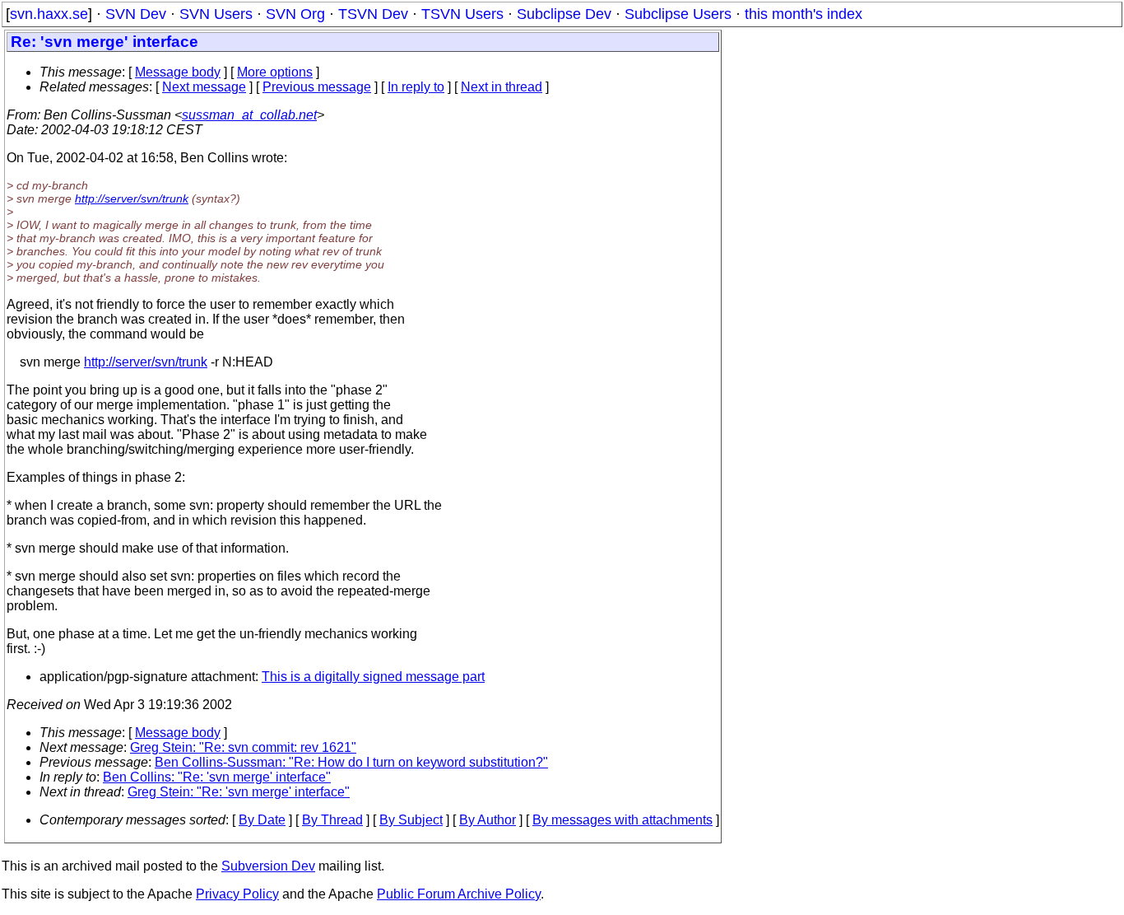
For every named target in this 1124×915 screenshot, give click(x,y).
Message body (178, 72)
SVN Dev (135, 14)
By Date (262, 820)
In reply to (416, 87)
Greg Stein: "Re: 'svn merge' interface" (239, 792)
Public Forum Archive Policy (459, 894)
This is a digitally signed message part (373, 677)
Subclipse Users (678, 14)
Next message (204, 87)
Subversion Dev (268, 866)
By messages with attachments (622, 820)
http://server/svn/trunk (131, 198)
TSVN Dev (373, 14)
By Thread (332, 820)
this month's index (803, 14)
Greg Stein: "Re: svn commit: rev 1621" (243, 747)
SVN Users (216, 14)
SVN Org (295, 14)
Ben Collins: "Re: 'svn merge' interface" (217, 777)
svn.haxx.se (49, 14)
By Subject (411, 820)
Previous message (316, 87)
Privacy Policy (237, 894)
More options (275, 72)
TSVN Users (462, 14)
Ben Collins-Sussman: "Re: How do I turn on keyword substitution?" (351, 762)
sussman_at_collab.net (249, 115)
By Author (487, 820)
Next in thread (501, 87)
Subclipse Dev (564, 14)
